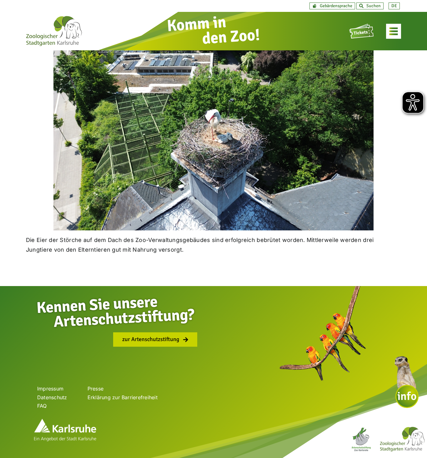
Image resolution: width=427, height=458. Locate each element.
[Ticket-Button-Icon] (362, 26)
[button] (332, 6)
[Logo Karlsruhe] (65, 421)
